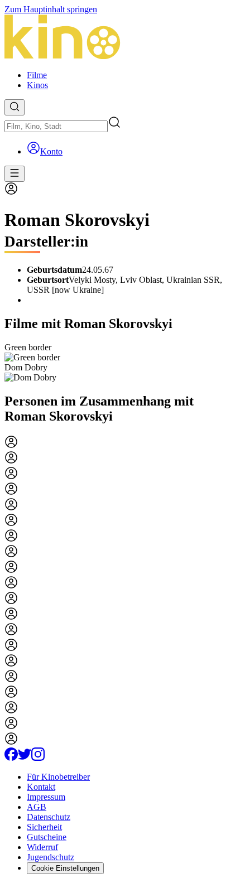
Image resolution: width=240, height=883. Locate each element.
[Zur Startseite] (120, 38)
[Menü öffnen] (14, 174)
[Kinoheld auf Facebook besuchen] (11, 758)
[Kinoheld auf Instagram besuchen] (38, 758)
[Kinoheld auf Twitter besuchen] (24, 758)
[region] (120, 362)
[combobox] (56, 126)
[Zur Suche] (14, 107)
